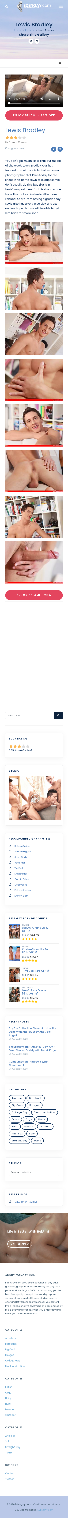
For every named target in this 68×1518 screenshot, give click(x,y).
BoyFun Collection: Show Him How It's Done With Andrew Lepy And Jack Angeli (32, 1032)
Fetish (15, 1119)
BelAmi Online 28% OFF (35, 929)
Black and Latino (44, 1112)
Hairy (41, 1119)
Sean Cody (20, 857)
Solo (32, 1133)
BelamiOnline (22, 846)
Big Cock (17, 1105)
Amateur (17, 1098)
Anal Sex (17, 1133)
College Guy (20, 1112)
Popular (29, 30)
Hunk (15, 1126)
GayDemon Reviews (25, 1202)
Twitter (9, 1479)
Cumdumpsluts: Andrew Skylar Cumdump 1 (28, 1063)
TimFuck (19, 868)
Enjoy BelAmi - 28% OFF (34, 115)
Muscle (28, 1126)
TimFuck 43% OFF (34, 971)
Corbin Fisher (21, 879)
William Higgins (23, 851)
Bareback (35, 1098)
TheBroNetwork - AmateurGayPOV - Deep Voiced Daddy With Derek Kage (32, 1048)
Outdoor (45, 1126)
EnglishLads (21, 873)
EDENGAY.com (45, 1510)
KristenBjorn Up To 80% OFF (35, 950)
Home (17, 30)
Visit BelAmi (19, 1243)
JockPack (19, 862)
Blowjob (34, 1105)
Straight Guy (19, 1140)
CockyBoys (20, 884)
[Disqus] (34, 652)
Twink (37, 1140)
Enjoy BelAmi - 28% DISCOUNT (34, 596)
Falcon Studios (22, 890)
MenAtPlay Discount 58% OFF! (36, 992)
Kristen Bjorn (21, 895)
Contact (10, 1473)
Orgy (29, 1119)
